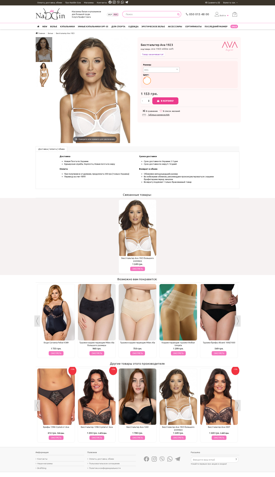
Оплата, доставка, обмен (49, 2)
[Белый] (147, 80)
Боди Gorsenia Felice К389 (56, 342)
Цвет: (146, 75)
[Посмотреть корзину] (235, 14)
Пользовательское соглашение (104, 463)
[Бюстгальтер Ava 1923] (44, 49)
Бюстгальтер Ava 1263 (137, 427)
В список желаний (171, 111)
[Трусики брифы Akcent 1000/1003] (219, 312)
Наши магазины (45, 463)
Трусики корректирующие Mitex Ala (137, 342)
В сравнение (152, 111)
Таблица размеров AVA (158, 115)
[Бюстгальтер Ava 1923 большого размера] (137, 228)
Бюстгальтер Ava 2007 (219, 427)
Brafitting (41, 468)
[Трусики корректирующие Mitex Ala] (137, 312)
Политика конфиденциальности (105, 468)
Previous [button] (37, 321)
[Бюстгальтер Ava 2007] (219, 397)
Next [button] (238, 321)
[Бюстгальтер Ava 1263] (137, 397)
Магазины (89, 2)
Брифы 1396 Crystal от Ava (56, 427)
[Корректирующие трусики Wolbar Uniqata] (178, 312)
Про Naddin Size (73, 2)
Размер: (147, 65)
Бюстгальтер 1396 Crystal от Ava (97, 427)
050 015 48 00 (198, 14)
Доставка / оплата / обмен (51, 149)
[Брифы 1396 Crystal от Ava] (56, 397)
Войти (222, 15)
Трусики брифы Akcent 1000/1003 (219, 342)
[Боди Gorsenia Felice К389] (56, 312)
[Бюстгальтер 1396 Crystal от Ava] (97, 397)
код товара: (146, 49)
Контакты (102, 2)
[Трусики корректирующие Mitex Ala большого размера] (97, 312)
